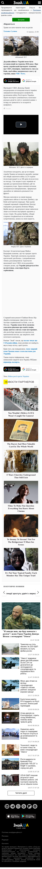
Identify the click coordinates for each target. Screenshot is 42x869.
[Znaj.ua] (21, 3)
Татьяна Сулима (10, 31)
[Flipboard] (29, 806)
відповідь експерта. (12, 362)
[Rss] (7, 806)
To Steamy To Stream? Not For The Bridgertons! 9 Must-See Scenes (21, 542)
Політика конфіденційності (12, 832)
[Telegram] (12, 806)
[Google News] (23, 806)
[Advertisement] (21, 294)
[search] (2, 2)
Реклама (5, 836)
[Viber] (18, 806)
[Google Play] (28, 816)
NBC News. (20, 73)
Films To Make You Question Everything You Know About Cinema (21, 508)
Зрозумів (21, 20)
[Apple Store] (13, 816)
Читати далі (21, 793)
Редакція (5, 840)
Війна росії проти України (18, 376)
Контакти (5, 843)
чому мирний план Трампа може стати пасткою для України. (20, 351)
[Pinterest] (35, 806)
